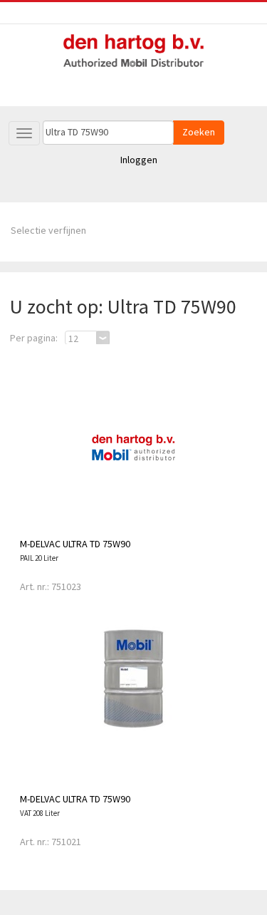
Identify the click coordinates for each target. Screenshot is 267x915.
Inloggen (138, 159)
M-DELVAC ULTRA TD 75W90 (75, 543)
